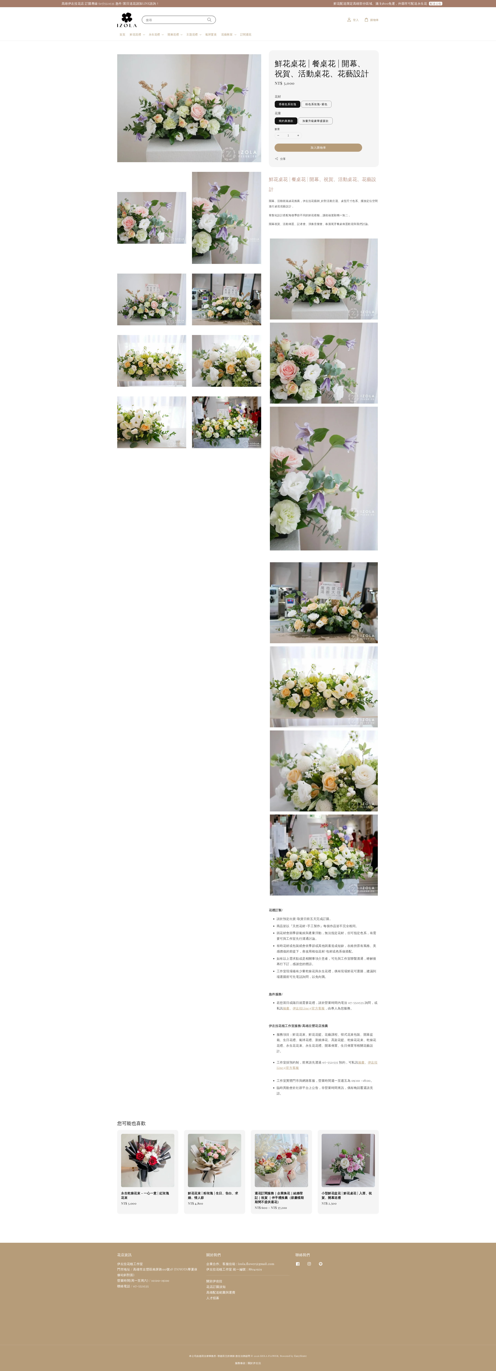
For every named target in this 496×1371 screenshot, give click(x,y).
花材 (278, 96)
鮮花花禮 (135, 34)
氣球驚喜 (211, 34)
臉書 (286, 1008)
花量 (278, 113)
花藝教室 (226, 34)
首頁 (122, 34)
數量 (277, 129)
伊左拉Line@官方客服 (309, 1008)
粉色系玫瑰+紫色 (316, 104)
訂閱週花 (245, 34)
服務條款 (240, 1363)
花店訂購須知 (216, 1287)
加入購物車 (318, 147)
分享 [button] (283, 159)
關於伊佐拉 (214, 1281)
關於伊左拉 (254, 1363)
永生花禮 (154, 34)
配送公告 (341, 3)
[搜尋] (209, 19)
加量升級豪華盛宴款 (315, 121)
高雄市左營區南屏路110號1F (153, 1269)
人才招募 (212, 1298)
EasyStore (300, 1355)
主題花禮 (192, 34)
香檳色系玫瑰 (287, 104)
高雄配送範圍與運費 (220, 1292)
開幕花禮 (173, 34)
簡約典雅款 (286, 121)
